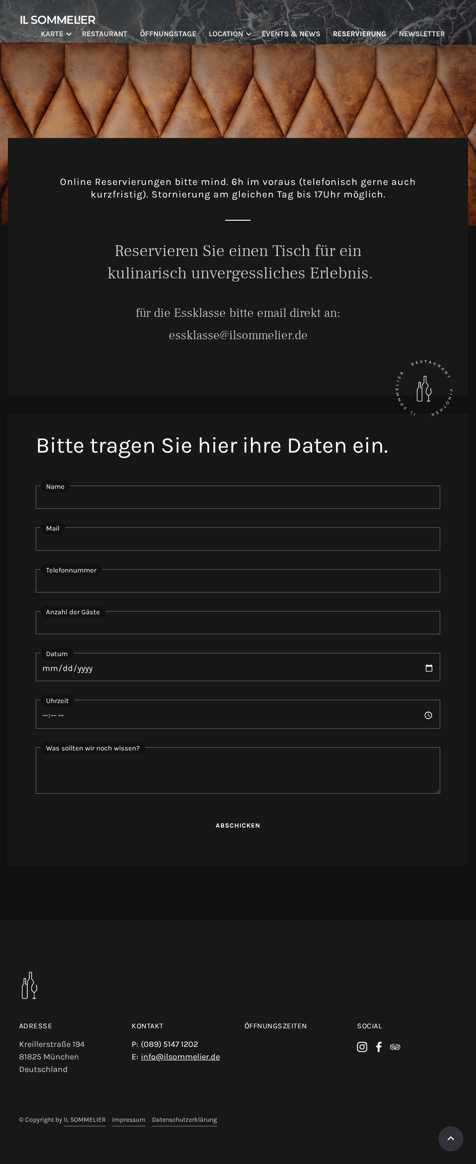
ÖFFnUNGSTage (168, 33)
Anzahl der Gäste (73, 612)
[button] (61, 33)
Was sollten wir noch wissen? (92, 748)
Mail (53, 528)
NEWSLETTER (422, 33)
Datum (57, 654)
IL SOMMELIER (85, 1120)
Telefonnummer (71, 570)
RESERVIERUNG (359, 33)
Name (55, 486)
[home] (58, 19)
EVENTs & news (291, 33)
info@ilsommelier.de (180, 1057)
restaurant (104, 33)
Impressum (128, 1120)
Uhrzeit (57, 701)
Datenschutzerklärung (184, 1120)
